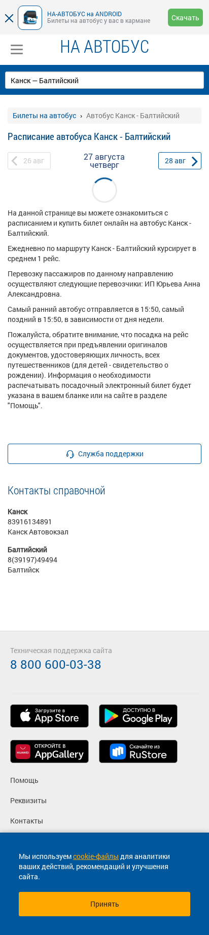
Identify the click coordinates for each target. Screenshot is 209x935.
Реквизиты (28, 800)
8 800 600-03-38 (55, 664)
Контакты (26, 820)
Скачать (185, 17)
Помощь (24, 780)
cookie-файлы (96, 856)
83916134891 (30, 521)
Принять (104, 904)
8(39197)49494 (32, 559)
